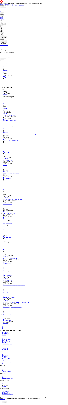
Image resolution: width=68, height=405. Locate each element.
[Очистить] (1, 25)
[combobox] (5, 23)
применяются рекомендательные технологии (20, 397)
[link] (2, 15)
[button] (1, 17)
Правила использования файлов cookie (17, 5)
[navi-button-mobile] (1, 20)
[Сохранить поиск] (1, 28)
